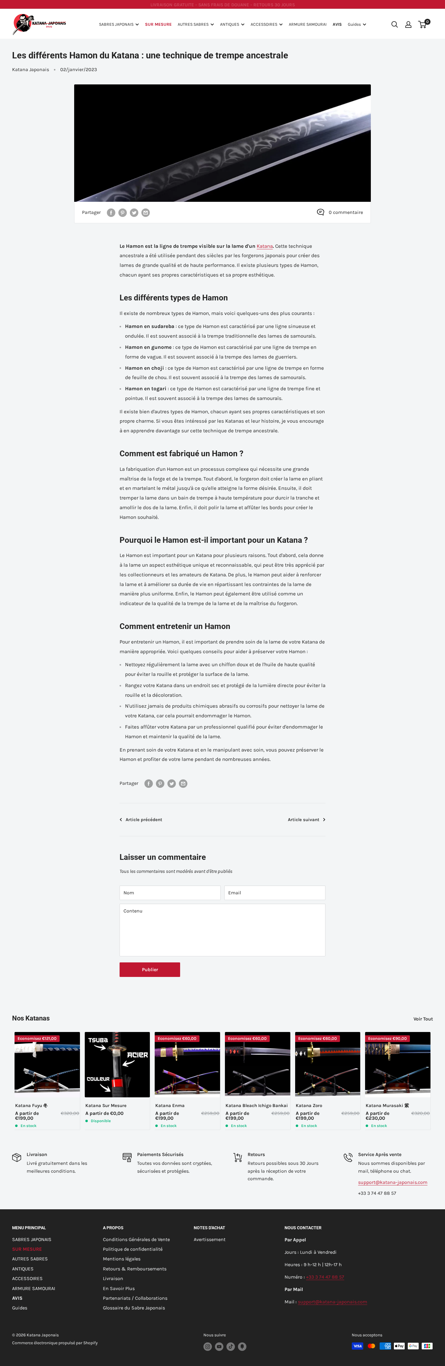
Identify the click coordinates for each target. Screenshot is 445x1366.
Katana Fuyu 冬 (31, 1105)
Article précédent (144, 819)
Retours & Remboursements (134, 1269)
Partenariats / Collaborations (135, 1298)
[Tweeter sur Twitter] (134, 212)
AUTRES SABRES (193, 24)
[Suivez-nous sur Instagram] (207, 1346)
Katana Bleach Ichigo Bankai (257, 1105)
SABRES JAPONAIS (116, 24)
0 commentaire (346, 212)
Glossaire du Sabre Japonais (134, 1308)
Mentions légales (121, 1259)
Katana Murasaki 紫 (387, 1105)
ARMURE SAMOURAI (308, 24)
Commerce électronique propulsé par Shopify (55, 1342)
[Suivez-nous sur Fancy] (242, 1346)
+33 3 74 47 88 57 (325, 1277)
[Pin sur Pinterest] (122, 212)
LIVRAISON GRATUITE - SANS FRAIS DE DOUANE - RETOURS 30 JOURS (222, 4)
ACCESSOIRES (264, 24)
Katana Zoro (309, 1105)
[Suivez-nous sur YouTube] (219, 1346)
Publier (150, 969)
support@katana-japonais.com (392, 1182)
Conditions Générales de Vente (136, 1239)
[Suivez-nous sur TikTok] (230, 1346)
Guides (354, 24)
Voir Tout (424, 1019)
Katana (265, 246)
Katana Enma (170, 1105)
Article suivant (303, 819)
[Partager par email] (145, 212)
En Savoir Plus (119, 1288)
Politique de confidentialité (133, 1249)
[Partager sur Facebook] (111, 212)
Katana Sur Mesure (106, 1105)
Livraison (113, 1278)
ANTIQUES (229, 24)
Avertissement (210, 1239)
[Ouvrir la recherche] (394, 24)
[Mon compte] (408, 24)
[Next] (433, 1081)
